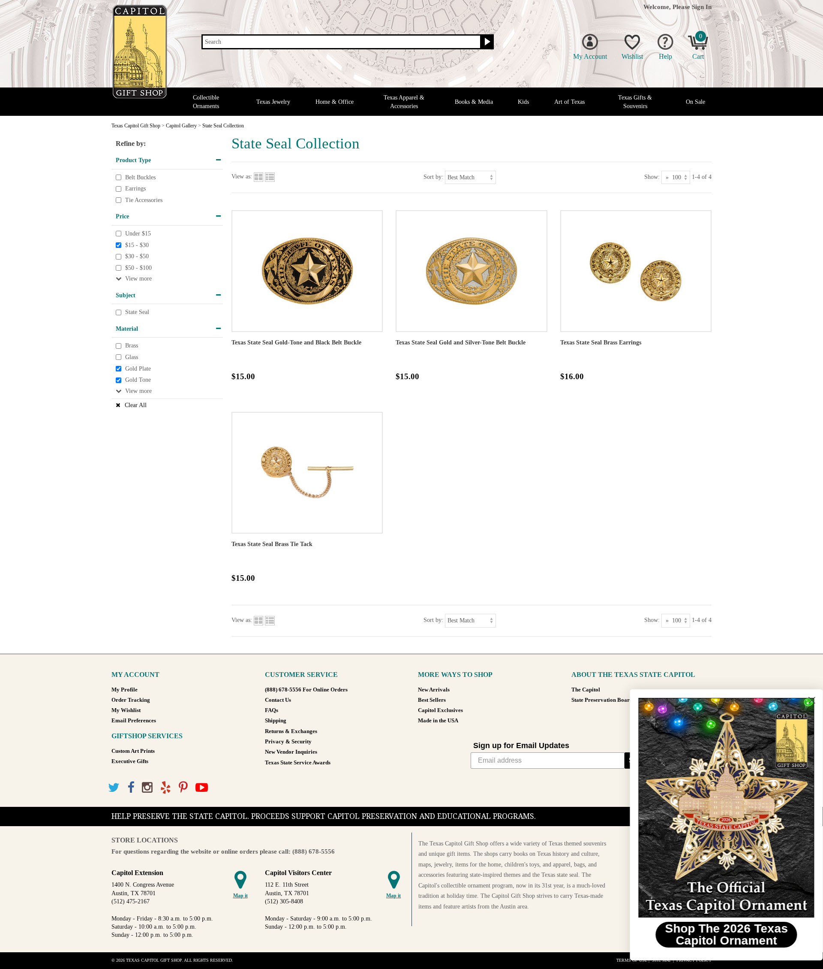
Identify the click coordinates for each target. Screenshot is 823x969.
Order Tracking (130, 700)
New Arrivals (434, 690)
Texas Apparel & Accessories (404, 101)
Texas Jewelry (273, 102)
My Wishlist (126, 710)
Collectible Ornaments (206, 101)
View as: (241, 177)
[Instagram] (147, 788)
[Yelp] (165, 788)
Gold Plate (138, 368)
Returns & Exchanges (291, 731)
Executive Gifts (129, 761)
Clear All (136, 405)
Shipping (275, 721)
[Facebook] (130, 788)
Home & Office (334, 102)
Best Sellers (432, 700)
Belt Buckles (140, 177)
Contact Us (278, 700)
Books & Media (474, 102)
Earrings (135, 188)
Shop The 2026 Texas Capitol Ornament (718, 934)
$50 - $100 (138, 268)
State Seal (137, 312)
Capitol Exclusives (440, 710)
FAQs (271, 710)
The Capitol (585, 690)
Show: (652, 177)
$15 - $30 (137, 245)
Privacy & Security (288, 742)
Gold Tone (138, 380)
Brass (131, 346)
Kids (523, 102)
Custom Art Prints (133, 751)
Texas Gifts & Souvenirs (635, 101)
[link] (718, 807)
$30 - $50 (137, 256)
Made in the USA (438, 721)
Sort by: (433, 177)
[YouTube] (201, 788)
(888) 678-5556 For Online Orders (306, 690)
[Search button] (486, 42)
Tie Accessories (143, 200)
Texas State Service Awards (297, 763)
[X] (114, 788)
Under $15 (138, 233)
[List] (270, 177)
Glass (131, 357)
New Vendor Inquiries (291, 752)
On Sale (695, 102)
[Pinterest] (183, 788)
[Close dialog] (803, 700)
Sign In (702, 6)
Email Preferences (133, 721)
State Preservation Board (602, 700)
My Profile (124, 690)
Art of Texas (569, 102)
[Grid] (258, 177)
